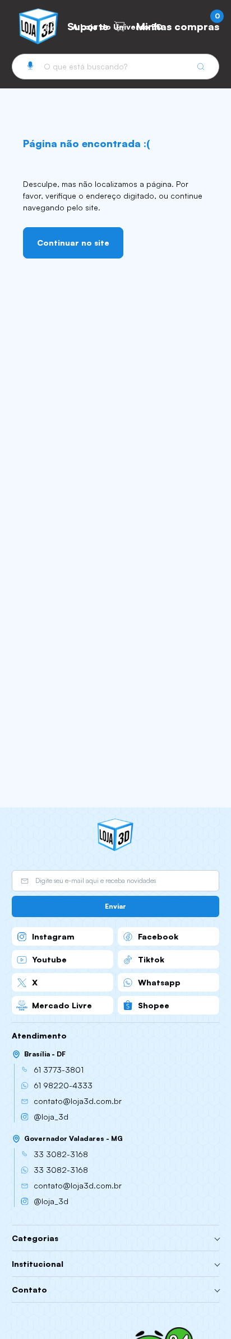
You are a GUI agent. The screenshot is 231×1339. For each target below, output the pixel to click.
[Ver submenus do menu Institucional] (217, 1264)
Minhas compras (177, 23)
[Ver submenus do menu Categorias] (217, 1238)
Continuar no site (73, 242)
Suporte (87, 26)
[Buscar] (200, 66)
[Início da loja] (38, 26)
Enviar (116, 906)
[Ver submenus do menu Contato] (217, 1289)
